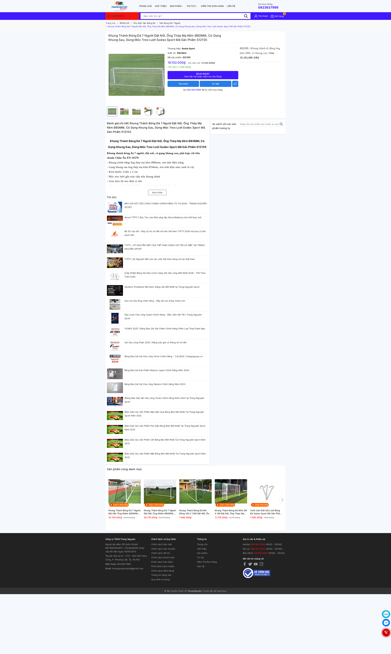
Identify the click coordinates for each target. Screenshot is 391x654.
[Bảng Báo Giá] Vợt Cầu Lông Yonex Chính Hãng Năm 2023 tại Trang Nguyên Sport (164, 400)
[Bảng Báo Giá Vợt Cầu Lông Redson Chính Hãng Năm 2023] (115, 387)
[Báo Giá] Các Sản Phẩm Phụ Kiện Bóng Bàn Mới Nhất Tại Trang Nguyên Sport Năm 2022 (164, 427)
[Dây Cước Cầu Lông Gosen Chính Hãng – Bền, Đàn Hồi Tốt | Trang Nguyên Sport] (115, 318)
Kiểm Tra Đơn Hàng (212, 6)
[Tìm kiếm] (246, 16)
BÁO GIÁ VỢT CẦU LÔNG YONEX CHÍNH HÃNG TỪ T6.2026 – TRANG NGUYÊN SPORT (165, 205)
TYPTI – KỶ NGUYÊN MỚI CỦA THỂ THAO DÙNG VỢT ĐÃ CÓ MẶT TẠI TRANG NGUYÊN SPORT (164, 247)
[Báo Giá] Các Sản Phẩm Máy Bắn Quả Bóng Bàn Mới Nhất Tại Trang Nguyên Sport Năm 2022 (164, 414)
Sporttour (222, 591)
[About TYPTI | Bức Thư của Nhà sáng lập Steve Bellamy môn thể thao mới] (115, 221)
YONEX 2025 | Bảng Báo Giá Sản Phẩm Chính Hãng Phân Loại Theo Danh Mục (164, 328)
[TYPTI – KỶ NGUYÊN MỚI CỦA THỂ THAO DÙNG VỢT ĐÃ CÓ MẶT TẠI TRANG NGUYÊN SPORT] (115, 248)
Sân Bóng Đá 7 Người (169, 23)
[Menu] (108, 16)
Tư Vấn (215, 83)
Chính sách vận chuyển (163, 548)
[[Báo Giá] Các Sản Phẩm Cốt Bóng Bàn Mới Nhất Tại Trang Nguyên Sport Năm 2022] (115, 443)
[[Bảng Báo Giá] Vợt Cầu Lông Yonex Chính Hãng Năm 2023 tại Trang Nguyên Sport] (115, 401)
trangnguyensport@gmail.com (127, 568)
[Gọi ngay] (386, 632)
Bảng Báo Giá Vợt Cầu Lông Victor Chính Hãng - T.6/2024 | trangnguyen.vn (163, 356)
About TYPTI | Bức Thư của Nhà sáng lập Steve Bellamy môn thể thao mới (162, 217)
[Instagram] (261, 564)
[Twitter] (250, 564)
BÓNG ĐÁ (124, 23)
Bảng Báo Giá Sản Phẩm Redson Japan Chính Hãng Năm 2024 (156, 370)
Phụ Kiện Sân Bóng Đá (144, 23)
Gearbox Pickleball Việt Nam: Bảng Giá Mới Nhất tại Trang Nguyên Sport (161, 287)
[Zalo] (386, 614)
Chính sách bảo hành (162, 562)
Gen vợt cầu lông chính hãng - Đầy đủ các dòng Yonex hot (154, 300)
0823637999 (268, 6)
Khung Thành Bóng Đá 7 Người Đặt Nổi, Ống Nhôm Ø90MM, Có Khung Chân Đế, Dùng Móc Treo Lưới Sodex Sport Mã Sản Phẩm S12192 (160, 512)
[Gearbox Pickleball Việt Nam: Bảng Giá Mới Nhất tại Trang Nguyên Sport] (115, 290)
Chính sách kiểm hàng (162, 570)
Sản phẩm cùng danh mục (124, 469)
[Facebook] (245, 564)
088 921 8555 (258, 548)
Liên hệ (231, 6)
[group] (136, 75)
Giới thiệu (161, 6)
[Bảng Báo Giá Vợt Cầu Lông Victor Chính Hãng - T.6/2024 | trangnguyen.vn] (115, 360)
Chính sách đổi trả (160, 553)
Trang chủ (145, 6)
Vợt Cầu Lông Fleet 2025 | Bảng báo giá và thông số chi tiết (155, 342)
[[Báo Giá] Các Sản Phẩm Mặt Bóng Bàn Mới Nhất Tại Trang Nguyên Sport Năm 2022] (115, 457)
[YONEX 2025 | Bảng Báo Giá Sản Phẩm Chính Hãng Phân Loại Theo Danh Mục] (115, 332)
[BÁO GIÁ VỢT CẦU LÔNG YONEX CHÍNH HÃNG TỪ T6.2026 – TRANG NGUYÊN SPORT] (115, 207)
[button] (282, 500)
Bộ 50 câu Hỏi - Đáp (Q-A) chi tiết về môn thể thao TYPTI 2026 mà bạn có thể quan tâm (164, 233)
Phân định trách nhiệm (162, 566)
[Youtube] (256, 564)
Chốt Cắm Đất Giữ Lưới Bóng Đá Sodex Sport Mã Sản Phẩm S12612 (266, 512)
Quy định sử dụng (160, 579)
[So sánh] (235, 84)
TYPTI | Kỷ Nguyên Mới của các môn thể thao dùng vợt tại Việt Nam (159, 259)
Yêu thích (183, 83)
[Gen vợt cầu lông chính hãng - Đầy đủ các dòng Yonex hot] (115, 304)
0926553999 (261, 553)
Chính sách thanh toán (162, 557)
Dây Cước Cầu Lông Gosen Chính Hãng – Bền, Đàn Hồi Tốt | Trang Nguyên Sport (163, 316)
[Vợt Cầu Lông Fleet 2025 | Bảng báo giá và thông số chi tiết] (115, 346)
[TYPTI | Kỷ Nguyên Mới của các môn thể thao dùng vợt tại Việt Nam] (115, 262)
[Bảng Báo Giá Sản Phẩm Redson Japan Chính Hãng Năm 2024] (115, 373)
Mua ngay (202, 75)
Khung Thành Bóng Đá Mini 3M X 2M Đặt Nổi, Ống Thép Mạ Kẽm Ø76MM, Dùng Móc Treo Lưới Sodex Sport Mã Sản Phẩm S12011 (231, 512)
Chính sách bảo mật (161, 544)
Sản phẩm (176, 6)
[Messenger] (386, 623)
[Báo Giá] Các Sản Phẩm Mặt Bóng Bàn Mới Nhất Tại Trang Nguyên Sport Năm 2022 (165, 455)
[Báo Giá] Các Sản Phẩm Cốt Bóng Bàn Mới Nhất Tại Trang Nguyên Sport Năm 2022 (165, 441)
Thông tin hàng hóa (161, 575)
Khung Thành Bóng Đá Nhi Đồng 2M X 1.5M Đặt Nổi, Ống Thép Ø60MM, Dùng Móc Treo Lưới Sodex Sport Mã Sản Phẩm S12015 (195, 512)
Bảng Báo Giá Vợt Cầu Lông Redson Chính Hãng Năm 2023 (154, 384)
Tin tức (191, 6)
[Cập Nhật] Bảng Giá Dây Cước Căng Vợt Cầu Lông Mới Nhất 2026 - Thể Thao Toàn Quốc (165, 275)
